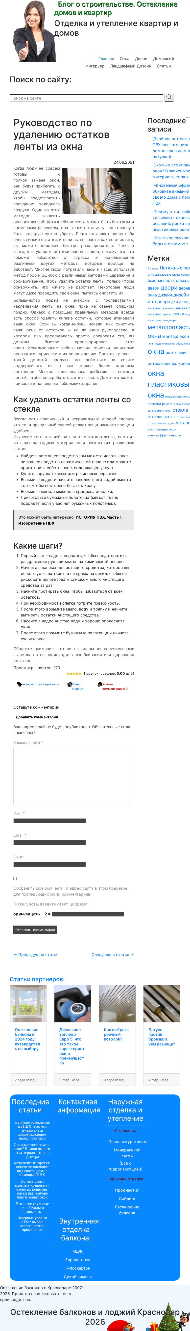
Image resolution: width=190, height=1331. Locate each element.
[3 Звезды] (73, 673)
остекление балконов (169, 363)
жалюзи (168, 308)
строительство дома (161, 423)
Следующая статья (113, 954)
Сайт (18, 856)
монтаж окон (175, 336)
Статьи (164, 65)
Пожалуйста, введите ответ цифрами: (50, 904)
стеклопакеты (161, 416)
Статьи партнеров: (37, 979)
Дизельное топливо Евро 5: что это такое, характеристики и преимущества (72, 1046)
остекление (177, 352)
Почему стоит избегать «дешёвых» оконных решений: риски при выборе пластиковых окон (32, 1189)
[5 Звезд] (79, 673)
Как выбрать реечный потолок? (116, 1034)
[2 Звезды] (71, 673)
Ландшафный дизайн (130, 65)
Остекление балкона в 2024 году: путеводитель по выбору (27, 1039)
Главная (106, 58)
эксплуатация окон (44, 684)
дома (183, 302)
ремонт (167, 404)
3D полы (153, 268)
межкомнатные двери (162, 320)
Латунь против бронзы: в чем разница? (161, 1036)
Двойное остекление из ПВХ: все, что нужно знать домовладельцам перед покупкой (32, 1130)
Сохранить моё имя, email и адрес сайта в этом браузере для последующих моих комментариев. (70, 891)
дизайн (165, 295)
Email (20, 835)
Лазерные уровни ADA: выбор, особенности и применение (32, 1224)
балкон (185, 274)
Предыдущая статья (35, 954)
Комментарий (28, 742)
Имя (19, 813)
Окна (124, 58)
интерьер (154, 314)
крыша (167, 314)
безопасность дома (167, 280)
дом (174, 302)
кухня (178, 313)
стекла (180, 410)
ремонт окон (163, 410)
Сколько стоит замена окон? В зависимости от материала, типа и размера (32, 1151)
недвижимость (165, 343)
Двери (141, 58)
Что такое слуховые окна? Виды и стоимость (32, 1207)
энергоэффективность (164, 435)
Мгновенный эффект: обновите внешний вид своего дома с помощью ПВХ (32, 1169)
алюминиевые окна (164, 274)
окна (25, 684)
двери (169, 287)
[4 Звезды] (76, 673)
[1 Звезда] (68, 673)
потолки (154, 404)
